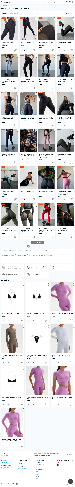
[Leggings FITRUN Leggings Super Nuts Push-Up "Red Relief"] (46, 214)
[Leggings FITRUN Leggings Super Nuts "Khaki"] (65, 140)
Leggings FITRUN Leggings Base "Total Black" (46, 80)
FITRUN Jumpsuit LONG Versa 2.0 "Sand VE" (12, 356)
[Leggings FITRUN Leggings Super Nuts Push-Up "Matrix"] (46, 177)
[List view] (69, 13)
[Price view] (71, 13)
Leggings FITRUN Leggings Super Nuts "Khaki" (64, 155)
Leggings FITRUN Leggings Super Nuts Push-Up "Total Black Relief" (8, 44)
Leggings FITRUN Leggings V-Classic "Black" (65, 80)
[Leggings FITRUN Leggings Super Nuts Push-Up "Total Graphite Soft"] (28, 103)
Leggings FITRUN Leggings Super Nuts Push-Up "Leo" (27, 155)
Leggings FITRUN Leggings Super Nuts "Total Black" (64, 43)
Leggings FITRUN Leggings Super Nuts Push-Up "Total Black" (27, 81)
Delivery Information (40, 472)
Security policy (39, 469)
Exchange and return (40, 464)
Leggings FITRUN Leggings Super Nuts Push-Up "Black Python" (27, 230)
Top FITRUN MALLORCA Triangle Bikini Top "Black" (12, 314)
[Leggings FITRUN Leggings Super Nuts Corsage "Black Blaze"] (65, 103)
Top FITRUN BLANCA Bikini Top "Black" (11, 397)
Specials (37, 478)
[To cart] (15, 50)
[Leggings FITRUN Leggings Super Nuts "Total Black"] (65, 28)
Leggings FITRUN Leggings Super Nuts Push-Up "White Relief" (9, 81)
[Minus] (3, 51)
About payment (39, 462)
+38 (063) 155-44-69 (6, 462)
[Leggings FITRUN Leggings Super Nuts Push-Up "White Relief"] (9, 65)
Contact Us (38, 474)
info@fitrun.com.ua (22, 468)
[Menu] (1, 1)
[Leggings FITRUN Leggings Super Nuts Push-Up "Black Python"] (28, 214)
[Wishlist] (17, 17)
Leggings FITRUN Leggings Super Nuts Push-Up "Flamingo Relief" (46, 156)
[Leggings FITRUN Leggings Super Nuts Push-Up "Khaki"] (9, 214)
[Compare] (17, 20)
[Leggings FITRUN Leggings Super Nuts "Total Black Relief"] (28, 28)
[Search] (44, 2)
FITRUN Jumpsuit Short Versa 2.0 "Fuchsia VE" (37, 398)
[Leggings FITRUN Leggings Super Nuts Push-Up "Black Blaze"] (46, 103)
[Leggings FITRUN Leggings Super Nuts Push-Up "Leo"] (28, 140)
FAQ (36, 465)
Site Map (37, 476)
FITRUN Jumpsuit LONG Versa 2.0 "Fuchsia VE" (62, 314)
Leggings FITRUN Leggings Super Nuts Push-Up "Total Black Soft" (46, 44)
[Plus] (8, 51)
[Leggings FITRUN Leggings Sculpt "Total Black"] (9, 140)
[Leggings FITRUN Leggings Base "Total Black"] (46, 65)
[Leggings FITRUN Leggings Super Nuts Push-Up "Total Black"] (28, 65)
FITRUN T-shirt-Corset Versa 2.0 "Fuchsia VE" (62, 398)
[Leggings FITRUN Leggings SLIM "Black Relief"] (65, 214)
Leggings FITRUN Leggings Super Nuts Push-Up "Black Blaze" (46, 118)
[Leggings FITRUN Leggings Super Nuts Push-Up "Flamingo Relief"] (46, 140)
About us (37, 471)
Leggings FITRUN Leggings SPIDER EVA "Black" (27, 192)
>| (46, 246)
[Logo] (7, 2)
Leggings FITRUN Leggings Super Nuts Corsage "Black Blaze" (64, 118)
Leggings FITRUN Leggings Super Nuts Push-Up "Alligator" (8, 193)
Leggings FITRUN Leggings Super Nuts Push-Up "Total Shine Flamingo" (64, 193)
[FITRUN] (12, 454)
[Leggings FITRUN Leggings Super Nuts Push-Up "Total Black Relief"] (9, 28)
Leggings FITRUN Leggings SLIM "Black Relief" (64, 229)
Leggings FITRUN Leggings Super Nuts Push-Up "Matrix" (46, 192)
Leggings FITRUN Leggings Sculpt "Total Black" (8, 155)
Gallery (37, 467)
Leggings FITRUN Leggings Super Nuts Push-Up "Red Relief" (46, 230)
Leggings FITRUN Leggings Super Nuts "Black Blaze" (8, 117)
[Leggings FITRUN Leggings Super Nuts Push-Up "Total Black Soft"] (46, 28)
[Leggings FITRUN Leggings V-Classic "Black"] (65, 65)
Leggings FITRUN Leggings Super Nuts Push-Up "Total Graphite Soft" (27, 118)
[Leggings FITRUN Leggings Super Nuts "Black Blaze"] (9, 103)
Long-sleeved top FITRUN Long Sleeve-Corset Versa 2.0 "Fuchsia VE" (11, 440)
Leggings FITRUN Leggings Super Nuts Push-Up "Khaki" (9, 229)
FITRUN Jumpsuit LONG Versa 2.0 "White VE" (62, 356)
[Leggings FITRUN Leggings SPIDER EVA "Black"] (28, 177)
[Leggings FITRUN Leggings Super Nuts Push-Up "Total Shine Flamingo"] (65, 177)
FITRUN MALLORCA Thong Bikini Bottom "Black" (37, 356)
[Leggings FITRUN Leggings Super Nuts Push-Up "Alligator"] (9, 177)
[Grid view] (66, 13)
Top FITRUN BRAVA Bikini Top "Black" (36, 313)
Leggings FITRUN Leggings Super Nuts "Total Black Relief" (27, 44)
